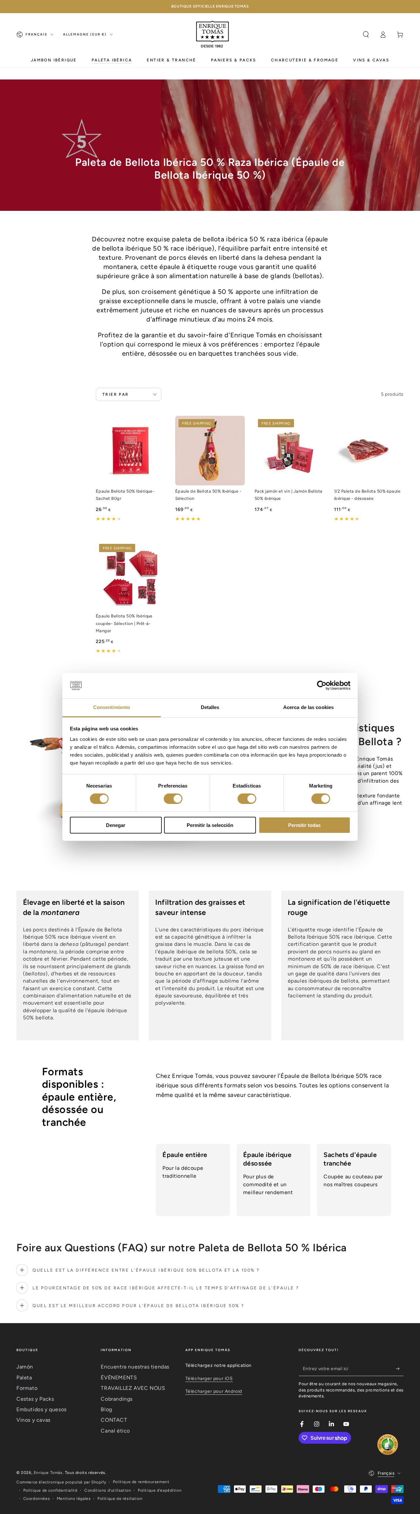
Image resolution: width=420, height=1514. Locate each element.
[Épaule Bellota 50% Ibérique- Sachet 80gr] (130, 450)
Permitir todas (304, 825)
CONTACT (114, 1420)
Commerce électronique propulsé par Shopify (61, 1482)
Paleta (24, 1377)
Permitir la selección (210, 825)
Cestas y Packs (35, 1399)
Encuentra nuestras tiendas (135, 1367)
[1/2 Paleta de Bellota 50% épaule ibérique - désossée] (369, 450)
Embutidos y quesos (41, 1409)
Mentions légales (74, 1498)
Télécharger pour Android (213, 1391)
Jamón (24, 1367)
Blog (106, 1409)
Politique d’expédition (159, 1490)
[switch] (173, 798)
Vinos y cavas (33, 1420)
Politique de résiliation (119, 1498)
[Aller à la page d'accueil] (213, 34)
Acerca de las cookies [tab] (308, 707)
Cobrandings (117, 1399)
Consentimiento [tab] (111, 707)
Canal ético (115, 1431)
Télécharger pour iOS (209, 1378)
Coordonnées (36, 1498)
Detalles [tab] (210, 707)
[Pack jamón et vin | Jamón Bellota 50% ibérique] (289, 450)
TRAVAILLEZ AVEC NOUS (133, 1388)
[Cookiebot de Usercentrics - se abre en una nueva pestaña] (321, 685)
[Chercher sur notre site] (365, 34)
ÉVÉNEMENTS (119, 1377)
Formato (26, 1388)
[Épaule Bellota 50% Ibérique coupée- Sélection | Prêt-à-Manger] (130, 575)
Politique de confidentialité (50, 1490)
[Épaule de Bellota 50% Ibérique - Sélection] (210, 450)
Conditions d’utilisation (107, 1490)
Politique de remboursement (141, 1482)
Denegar (115, 825)
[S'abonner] (400, 1368)
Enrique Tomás (48, 1472)
